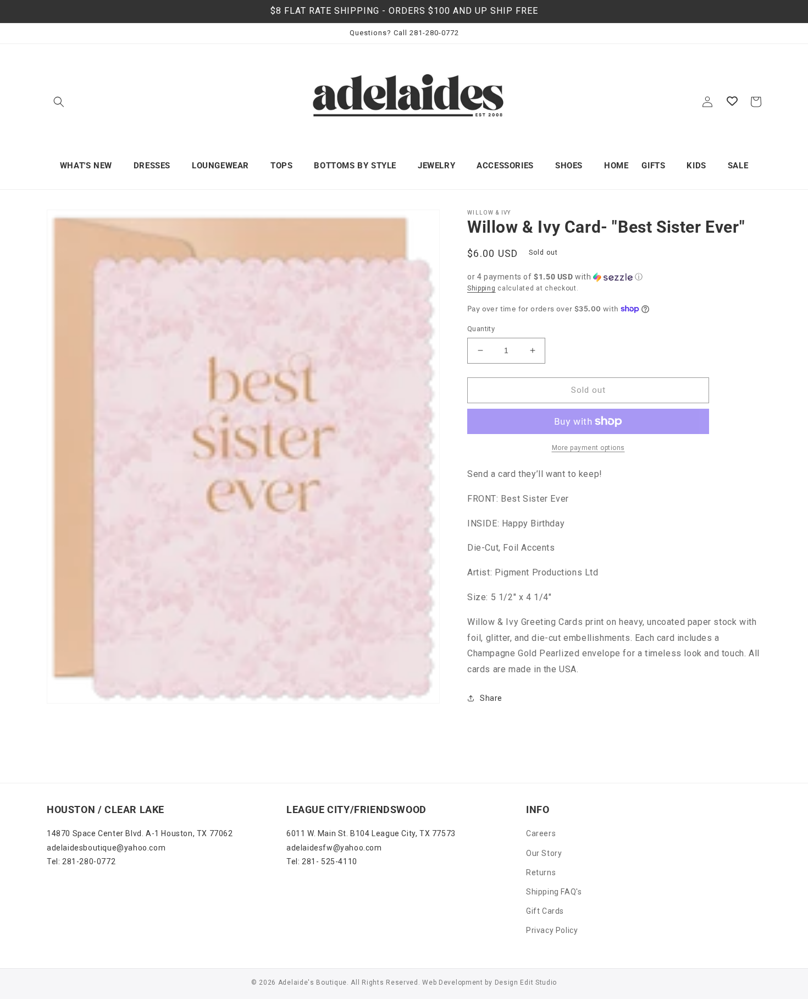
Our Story (544, 853)
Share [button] (491, 698)
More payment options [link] (588, 448)
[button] (59, 102)
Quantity (481, 329)
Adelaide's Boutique (312, 982)
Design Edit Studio (526, 982)
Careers (541, 833)
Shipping (481, 288)
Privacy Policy (552, 930)
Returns (541, 872)
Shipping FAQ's (554, 891)
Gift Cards (545, 911)
